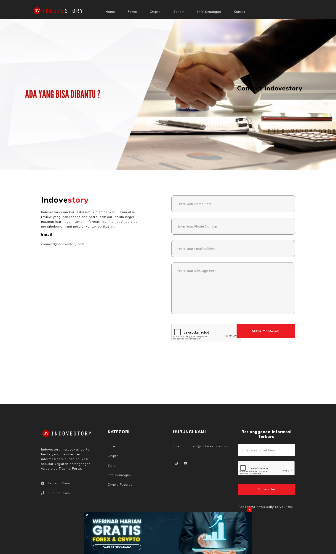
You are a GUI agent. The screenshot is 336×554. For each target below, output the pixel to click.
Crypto (155, 12)
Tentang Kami (59, 483)
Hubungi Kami (59, 493)
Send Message (265, 331)
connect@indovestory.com (62, 244)
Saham (178, 12)
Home (110, 12)
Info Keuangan (209, 12)
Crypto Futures (120, 484)
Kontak (239, 12)
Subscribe (266, 489)
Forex (132, 12)
